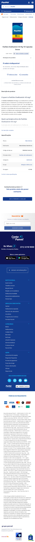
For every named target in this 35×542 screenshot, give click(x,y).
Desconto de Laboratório (12, 311)
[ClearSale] (5, 536)
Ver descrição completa (7, 130)
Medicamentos (13, 17)
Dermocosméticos (10, 342)
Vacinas (7, 306)
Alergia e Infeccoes (26, 164)
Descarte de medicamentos (12, 296)
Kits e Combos (13, 14)
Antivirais (31, 17)
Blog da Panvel (9, 288)
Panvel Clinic (8, 348)
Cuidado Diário (9, 332)
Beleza (7, 326)
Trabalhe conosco (10, 285)
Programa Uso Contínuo (11, 317)
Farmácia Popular (9, 319)
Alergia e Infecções (22, 17)
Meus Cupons (5, 14)
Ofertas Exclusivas (20, 14)
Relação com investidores (12, 291)
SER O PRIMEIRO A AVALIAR (17, 199)
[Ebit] (19, 536)
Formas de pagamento (11, 360)
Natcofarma (28, 141)
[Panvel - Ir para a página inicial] (14, 2)
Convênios (8, 314)
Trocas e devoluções (10, 366)
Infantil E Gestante (10, 340)
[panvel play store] (24, 258)
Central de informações (11, 355)
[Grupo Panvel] (7, 526)
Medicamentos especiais (11, 309)
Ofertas (7, 368)
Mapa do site (8, 371)
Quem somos (8, 283)
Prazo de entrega (9, 363)
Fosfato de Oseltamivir (25, 155)
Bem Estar (8, 334)
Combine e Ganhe (28, 14)
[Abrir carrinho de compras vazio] (32, 2)
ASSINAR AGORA (17, 228)
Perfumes (7, 337)
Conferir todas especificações (9, 174)
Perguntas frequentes (11, 358)
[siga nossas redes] (9, 380)
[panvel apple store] (10, 258)
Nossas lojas (8, 299)
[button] (17, 58)
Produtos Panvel (9, 345)
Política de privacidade (11, 293)
